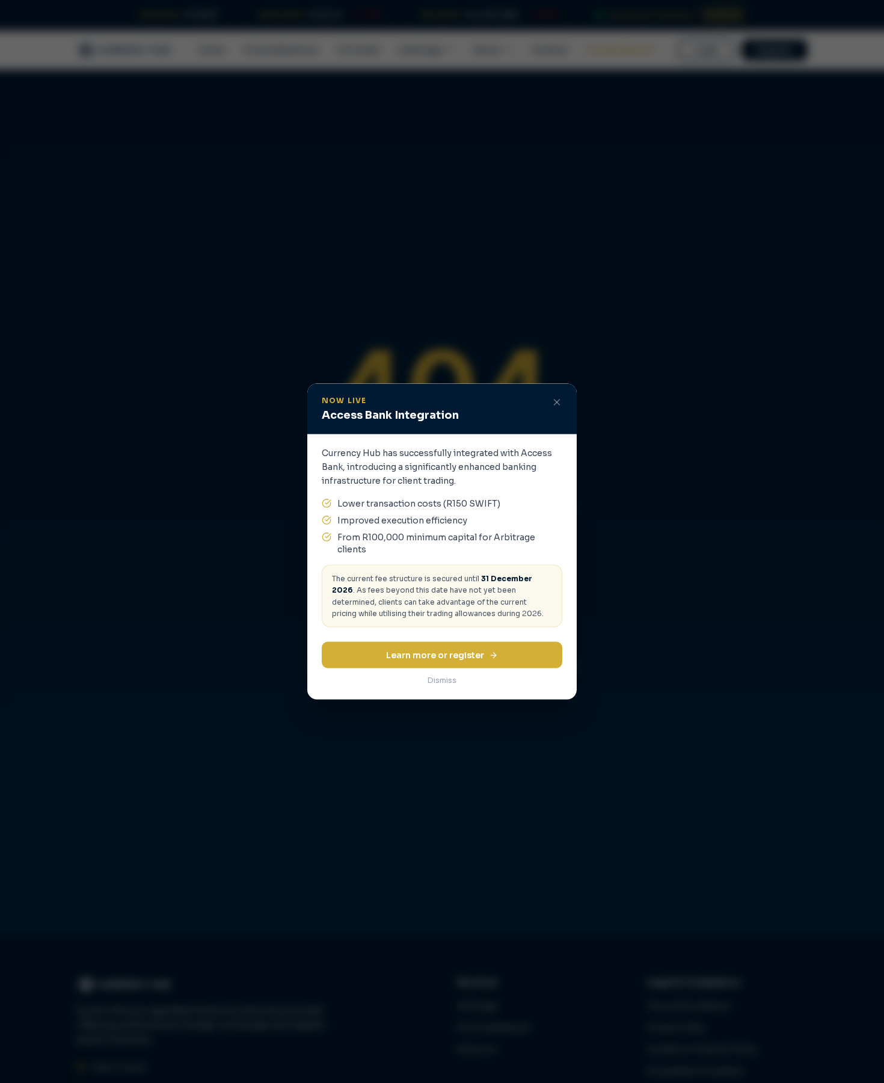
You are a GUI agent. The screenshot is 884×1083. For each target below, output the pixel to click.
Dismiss (442, 680)
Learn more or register (435, 655)
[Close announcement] (556, 402)
